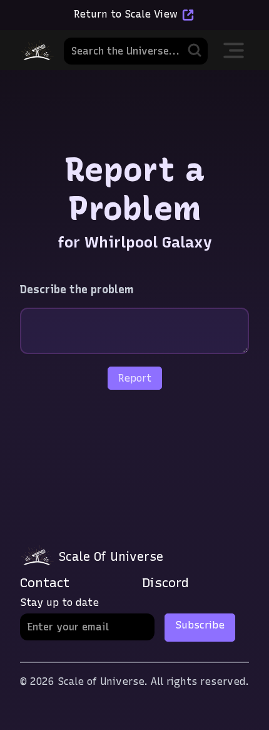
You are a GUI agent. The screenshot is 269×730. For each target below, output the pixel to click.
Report (134, 378)
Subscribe (200, 625)
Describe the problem (77, 289)
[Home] (37, 50)
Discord (165, 582)
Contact (44, 582)
